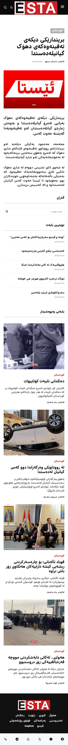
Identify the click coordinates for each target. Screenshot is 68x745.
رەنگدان (20, 715)
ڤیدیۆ (40, 726)
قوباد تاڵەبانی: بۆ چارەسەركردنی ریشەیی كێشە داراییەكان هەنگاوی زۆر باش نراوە (35, 567)
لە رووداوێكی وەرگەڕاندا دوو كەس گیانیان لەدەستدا (37, 470)
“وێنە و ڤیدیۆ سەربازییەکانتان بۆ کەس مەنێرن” (37, 237)
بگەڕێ (7, 211)
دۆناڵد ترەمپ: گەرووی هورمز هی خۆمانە (41, 279)
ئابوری (42, 715)
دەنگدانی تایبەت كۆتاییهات (44, 381)
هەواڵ (52, 715)
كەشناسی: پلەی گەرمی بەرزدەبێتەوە (43, 251)
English (29, 726)
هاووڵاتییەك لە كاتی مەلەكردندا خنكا (42, 265)
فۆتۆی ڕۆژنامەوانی (19, 721)
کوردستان (57, 30)
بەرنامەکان (40, 721)
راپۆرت (31, 715)
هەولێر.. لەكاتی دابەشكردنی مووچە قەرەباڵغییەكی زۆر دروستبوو (36, 660)
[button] (62, 7)
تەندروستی (55, 721)
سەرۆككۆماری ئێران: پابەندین (47, 293)
